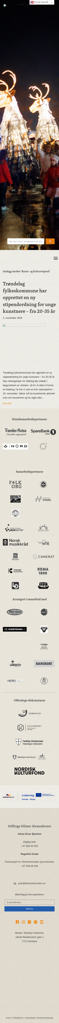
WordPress (18, 1018)
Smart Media (30, 1018)
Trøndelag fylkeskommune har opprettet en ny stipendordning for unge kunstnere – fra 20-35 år (29, 297)
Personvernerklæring (45, 1018)
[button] (50, 241)
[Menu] (55, 258)
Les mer (7, 403)
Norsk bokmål (41, 2)
